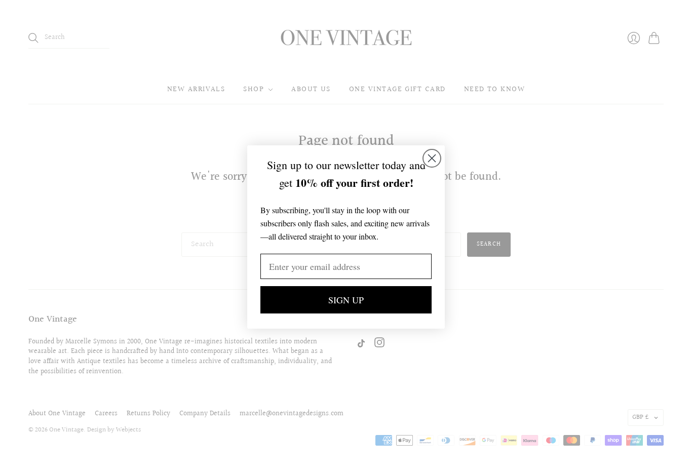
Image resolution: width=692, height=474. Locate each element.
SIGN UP (346, 300)
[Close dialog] (432, 158)
